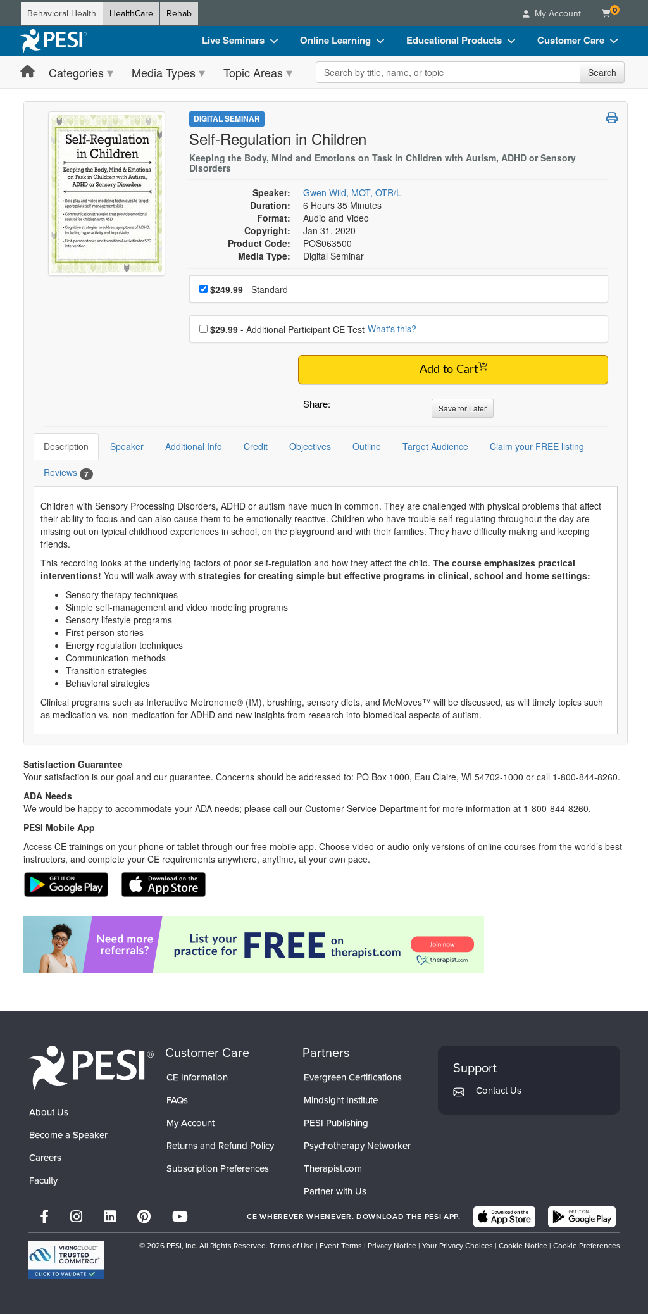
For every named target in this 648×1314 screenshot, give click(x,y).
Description (66, 446)
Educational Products (454, 40)
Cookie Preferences (586, 1245)
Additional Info (193, 446)
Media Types (164, 72)
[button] (342, 407)
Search (602, 72)
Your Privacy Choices (457, 1245)
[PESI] (91, 1066)
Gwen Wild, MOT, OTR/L (352, 192)
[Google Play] (582, 1216)
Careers (45, 1158)
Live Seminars (233, 40)
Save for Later (463, 408)
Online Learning (335, 40)
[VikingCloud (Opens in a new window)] (66, 1260)
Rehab (179, 13)
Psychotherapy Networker (357, 1146)
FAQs (177, 1100)
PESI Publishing (336, 1123)
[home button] (27, 72)
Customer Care (570, 40)
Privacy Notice (392, 1245)
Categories (76, 72)
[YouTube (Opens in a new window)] (180, 1216)
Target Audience (435, 446)
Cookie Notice (523, 1245)
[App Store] (504, 1216)
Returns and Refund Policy (220, 1146)
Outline (366, 446)
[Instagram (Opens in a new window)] (76, 1216)
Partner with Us (335, 1191)
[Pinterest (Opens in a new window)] (144, 1216)
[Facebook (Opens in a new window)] (44, 1216)
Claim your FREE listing (537, 446)
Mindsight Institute (341, 1100)
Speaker (127, 446)
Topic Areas (253, 72)
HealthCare (131, 13)
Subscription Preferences (217, 1168)
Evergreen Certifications (353, 1077)
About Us (48, 1112)
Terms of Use (292, 1245)
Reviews (66, 472)
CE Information (197, 1077)
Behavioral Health (61, 13)
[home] (53, 41)
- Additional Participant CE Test (287, 329)
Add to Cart (449, 369)
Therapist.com (333, 1168)
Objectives (310, 446)
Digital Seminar (227, 118)
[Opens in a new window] (325, 944)
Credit (256, 446)
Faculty (43, 1180)
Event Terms (341, 1245)
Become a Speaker (68, 1135)
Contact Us (498, 1091)
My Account (190, 1123)
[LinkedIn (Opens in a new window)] (110, 1216)
